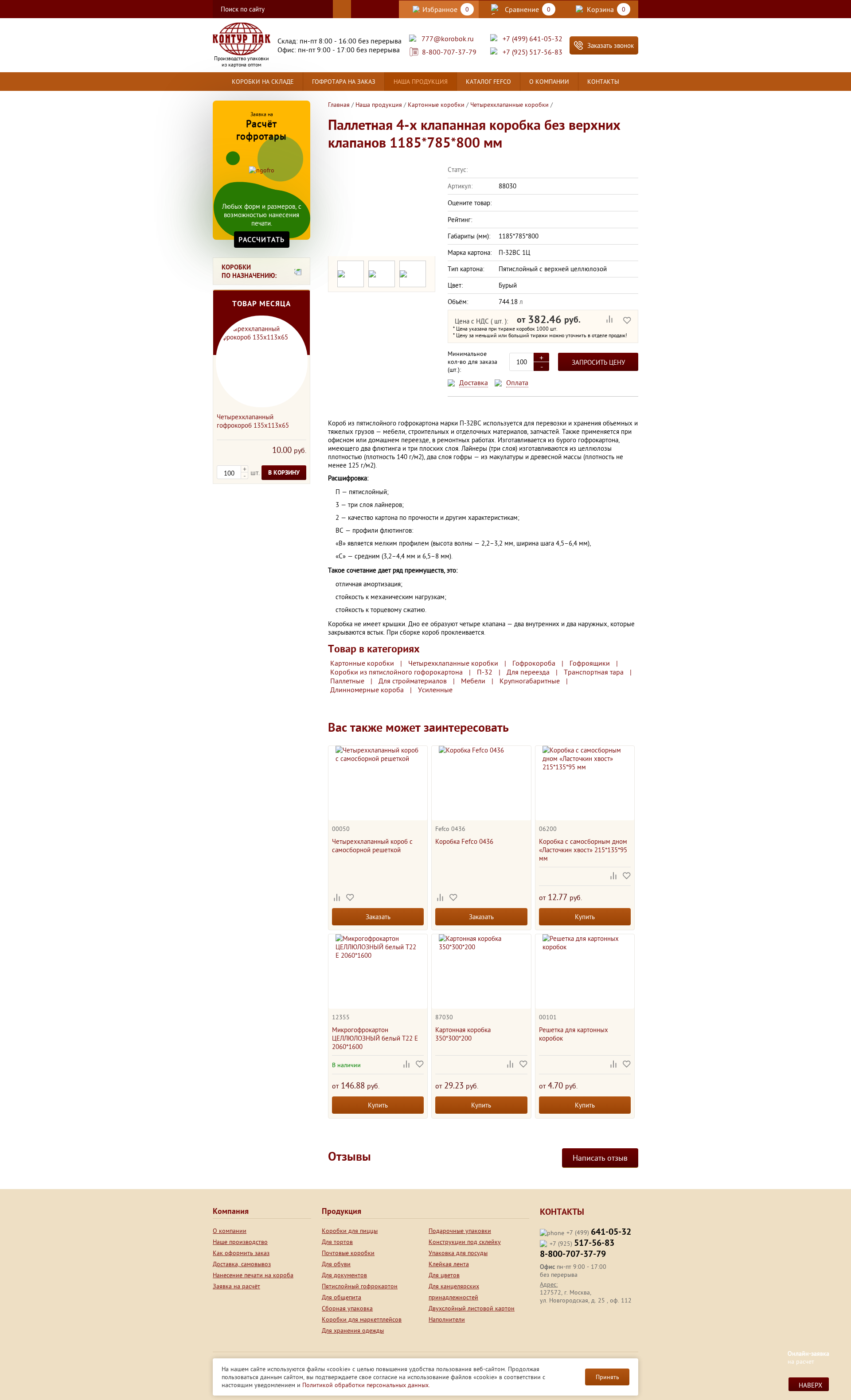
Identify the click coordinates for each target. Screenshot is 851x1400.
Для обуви (336, 1264)
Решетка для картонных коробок (573, 1034)
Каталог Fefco (488, 82)
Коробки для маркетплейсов (362, 1319)
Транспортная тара (594, 671)
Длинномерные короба (367, 689)
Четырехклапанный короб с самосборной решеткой (372, 845)
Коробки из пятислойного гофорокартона (396, 671)
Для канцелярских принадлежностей (454, 1291)
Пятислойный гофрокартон (360, 1286)
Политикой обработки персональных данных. (366, 1385)
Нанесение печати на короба (253, 1275)
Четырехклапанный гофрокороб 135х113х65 (253, 421)
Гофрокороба (533, 663)
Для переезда (528, 671)
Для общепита (341, 1297)
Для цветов (444, 1275)
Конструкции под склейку (465, 1242)
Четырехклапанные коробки (453, 663)
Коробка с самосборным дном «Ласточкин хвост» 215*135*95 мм (583, 849)
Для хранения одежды (353, 1330)
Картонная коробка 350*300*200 (463, 1034)
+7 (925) (582, 1243)
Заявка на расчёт (236, 1286)
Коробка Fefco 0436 (464, 841)
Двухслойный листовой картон (472, 1308)
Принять (607, 1377)
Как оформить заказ (241, 1253)
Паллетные (347, 680)
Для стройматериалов (413, 680)
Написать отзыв (600, 1158)
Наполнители (447, 1319)
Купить (585, 917)
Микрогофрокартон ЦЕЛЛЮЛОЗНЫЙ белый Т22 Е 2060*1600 (375, 1038)
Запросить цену (598, 362)
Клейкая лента (449, 1264)
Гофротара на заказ (343, 82)
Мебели (473, 680)
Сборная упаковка (347, 1308)
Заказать (378, 917)
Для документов (344, 1275)
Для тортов (337, 1242)
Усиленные (435, 689)
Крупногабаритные (530, 680)
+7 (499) (598, 1232)
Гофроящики (590, 663)
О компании (549, 82)
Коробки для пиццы (350, 1231)
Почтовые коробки (348, 1253)
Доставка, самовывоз (242, 1264)
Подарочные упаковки (460, 1231)
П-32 (484, 671)
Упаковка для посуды (458, 1253)
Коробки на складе (263, 82)
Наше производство (240, 1242)
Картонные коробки (362, 663)
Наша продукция (421, 82)
